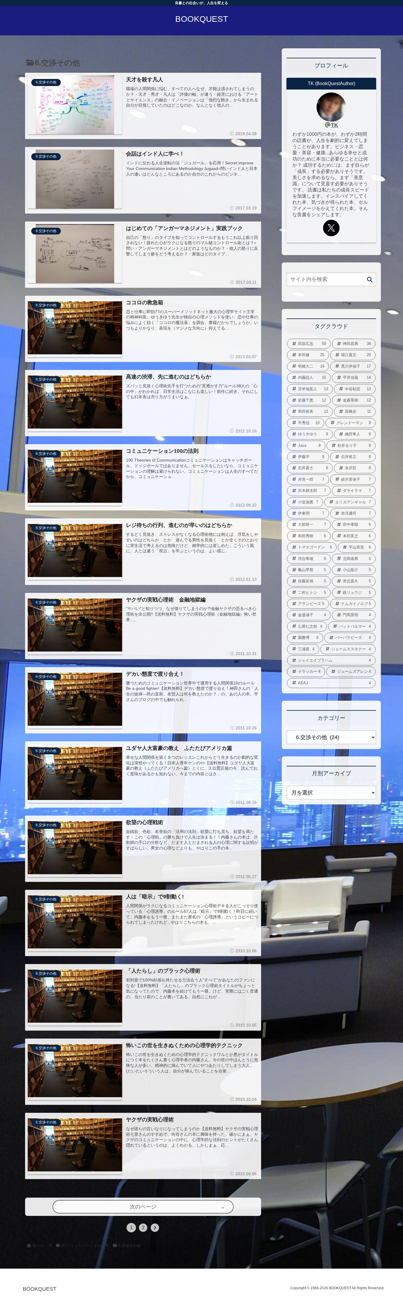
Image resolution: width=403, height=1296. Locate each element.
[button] (370, 280)
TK (334, 125)
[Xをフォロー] (331, 228)
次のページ (143, 1207)
